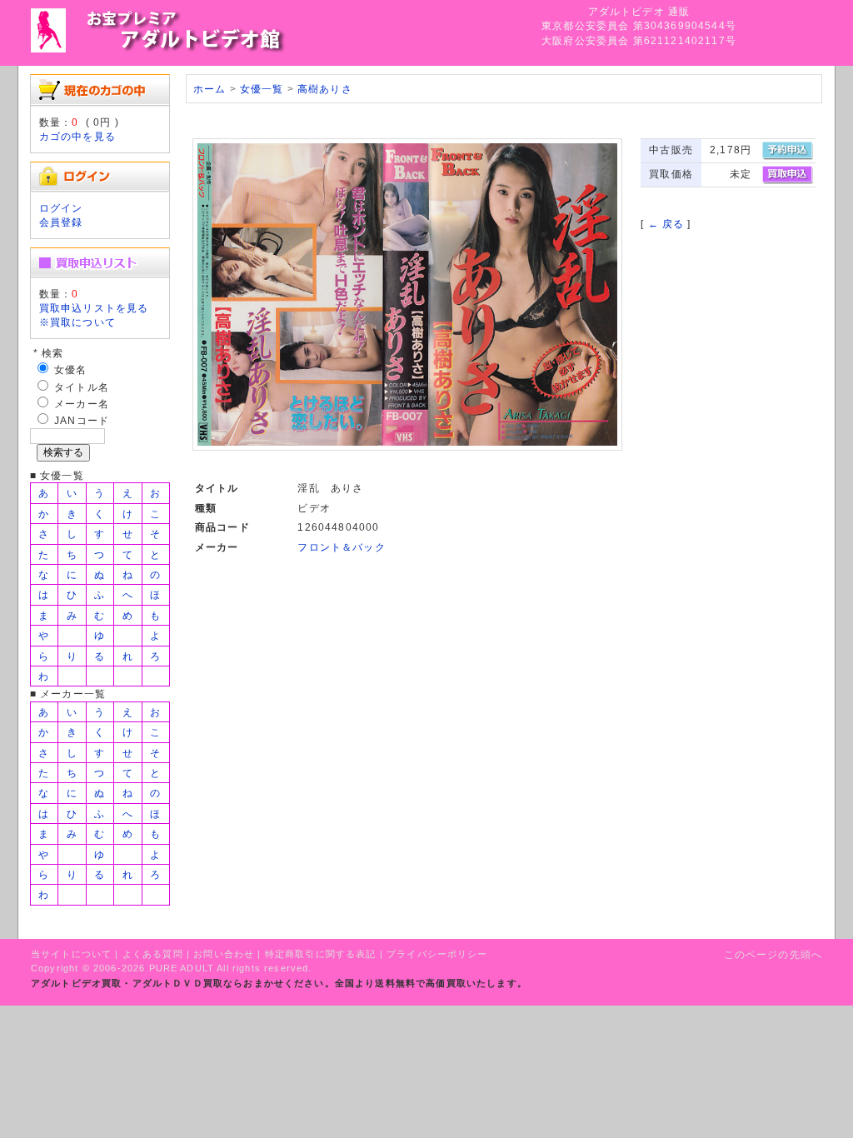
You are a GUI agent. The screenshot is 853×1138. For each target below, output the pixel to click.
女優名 (70, 369)
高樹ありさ (324, 88)
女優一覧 (262, 88)
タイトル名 (81, 387)
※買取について (77, 322)
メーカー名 (81, 403)
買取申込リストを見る (94, 307)
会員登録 (61, 222)
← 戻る (666, 223)
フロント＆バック (341, 547)
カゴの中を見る (77, 136)
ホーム (209, 88)
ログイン (61, 207)
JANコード (81, 420)
